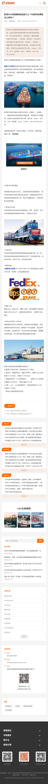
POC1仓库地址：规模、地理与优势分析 (19, 489)
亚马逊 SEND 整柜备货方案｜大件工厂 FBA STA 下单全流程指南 (24, 466)
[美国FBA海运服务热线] (42, 3)
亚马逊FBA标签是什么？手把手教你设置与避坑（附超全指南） (24, 486)
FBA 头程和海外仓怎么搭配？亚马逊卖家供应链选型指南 (24, 437)
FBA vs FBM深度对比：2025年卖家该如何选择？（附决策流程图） (24, 482)
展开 (24, 636)
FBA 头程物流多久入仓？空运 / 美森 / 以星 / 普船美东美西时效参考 (24, 434)
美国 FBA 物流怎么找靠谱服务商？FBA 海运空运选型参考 (24, 431)
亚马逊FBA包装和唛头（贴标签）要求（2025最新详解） (24, 479)
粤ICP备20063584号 (40, 773)
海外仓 (6, 740)
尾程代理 (7, 745)
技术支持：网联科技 (28, 775)
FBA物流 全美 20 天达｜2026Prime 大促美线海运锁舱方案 (24, 440)
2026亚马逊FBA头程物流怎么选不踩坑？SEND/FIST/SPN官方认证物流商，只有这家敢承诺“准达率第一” (24, 428)
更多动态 (24, 496)
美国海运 (7, 730)
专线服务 (7, 735)
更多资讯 (24, 470)
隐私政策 (16, 775)
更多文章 (24, 445)
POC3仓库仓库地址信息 (13, 492)
